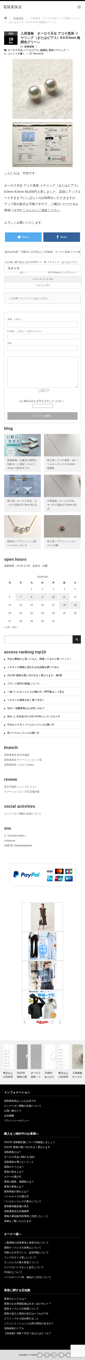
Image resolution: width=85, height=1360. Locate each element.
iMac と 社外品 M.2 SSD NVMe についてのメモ (33, 716)
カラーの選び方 (12, 1176)
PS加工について (13, 1272)
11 (64, 597)
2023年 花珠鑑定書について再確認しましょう (29, 1142)
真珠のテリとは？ (14, 1166)
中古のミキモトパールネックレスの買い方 (30, 724)
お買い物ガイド (12, 1110)
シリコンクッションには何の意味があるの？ (29, 1323)
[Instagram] (54, 1355)
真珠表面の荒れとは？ (16, 1191)
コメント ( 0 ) (43, 285)
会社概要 (9, 1115)
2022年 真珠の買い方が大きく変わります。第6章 (34, 675)
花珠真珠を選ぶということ (19, 1161)
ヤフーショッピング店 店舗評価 (21, 791)
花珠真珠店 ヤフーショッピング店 (23, 759)
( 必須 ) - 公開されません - (25, 331)
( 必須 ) (14, 319)
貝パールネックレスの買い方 (23, 732)
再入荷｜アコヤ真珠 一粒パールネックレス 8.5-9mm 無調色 (62, 464)
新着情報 (29, 46)
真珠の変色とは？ (14, 1186)
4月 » (15, 627)
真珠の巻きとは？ (14, 1171)
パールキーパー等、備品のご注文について (27, 1277)
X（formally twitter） (15, 835)
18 (64, 605)
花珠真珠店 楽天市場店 (17, 754)
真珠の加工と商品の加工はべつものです (26, 1313)
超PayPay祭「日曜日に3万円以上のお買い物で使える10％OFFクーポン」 (23, 253)
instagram (9, 840)
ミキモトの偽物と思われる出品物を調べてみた (33, 667)
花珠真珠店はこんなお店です (20, 1100)
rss (68, 1355)
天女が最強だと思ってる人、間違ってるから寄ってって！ (39, 659)
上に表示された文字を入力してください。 (42, 401)
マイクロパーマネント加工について (24, 1267)
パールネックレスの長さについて (22, 1201)
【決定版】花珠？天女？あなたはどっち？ (27, 1333)
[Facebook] (47, 1355)
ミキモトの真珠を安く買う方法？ (25, 700)
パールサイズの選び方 (16, 1196)
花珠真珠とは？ (12, 1152)
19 (75, 605)
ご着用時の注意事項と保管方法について (26, 1242)
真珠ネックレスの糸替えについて (22, 1247)
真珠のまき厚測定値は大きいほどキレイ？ (27, 1303)
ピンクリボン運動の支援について (22, 813)
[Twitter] (40, 1355)
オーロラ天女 (15, 50)
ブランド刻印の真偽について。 (24, 683)
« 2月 (7, 627)
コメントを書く (16, 53)
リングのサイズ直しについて (20, 1257)
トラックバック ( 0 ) (42, 279)
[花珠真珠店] (12, 7)
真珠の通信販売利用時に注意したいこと (26, 1216)
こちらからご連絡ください (41, 210)
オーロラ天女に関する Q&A (19, 1157)
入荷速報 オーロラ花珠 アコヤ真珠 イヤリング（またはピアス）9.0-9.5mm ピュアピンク (61, 253)
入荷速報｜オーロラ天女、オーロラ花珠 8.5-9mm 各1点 (62, 504)
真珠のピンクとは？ (15, 1298)
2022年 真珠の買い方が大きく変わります (27, 1147)
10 (53, 597)
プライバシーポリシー (16, 1120)
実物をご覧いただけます (17, 1221)
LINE (61, 1355)
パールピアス (31, 50)
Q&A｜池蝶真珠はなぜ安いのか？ (26, 708)
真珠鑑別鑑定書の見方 (16, 1206)
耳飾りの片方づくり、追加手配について (26, 1252)
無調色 (43, 50)
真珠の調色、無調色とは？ (19, 1181)
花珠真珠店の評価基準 (16, 1211)
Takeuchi (38, 53)
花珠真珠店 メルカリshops (19, 764)
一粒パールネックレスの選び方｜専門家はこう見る (35, 691)
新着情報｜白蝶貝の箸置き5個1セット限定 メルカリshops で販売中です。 (22, 464)
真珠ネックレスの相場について (21, 1308)
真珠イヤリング (57, 50)
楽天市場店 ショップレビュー (20, 786)
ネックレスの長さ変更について (21, 1262)
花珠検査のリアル (14, 1328)
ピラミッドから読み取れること (21, 1318)
